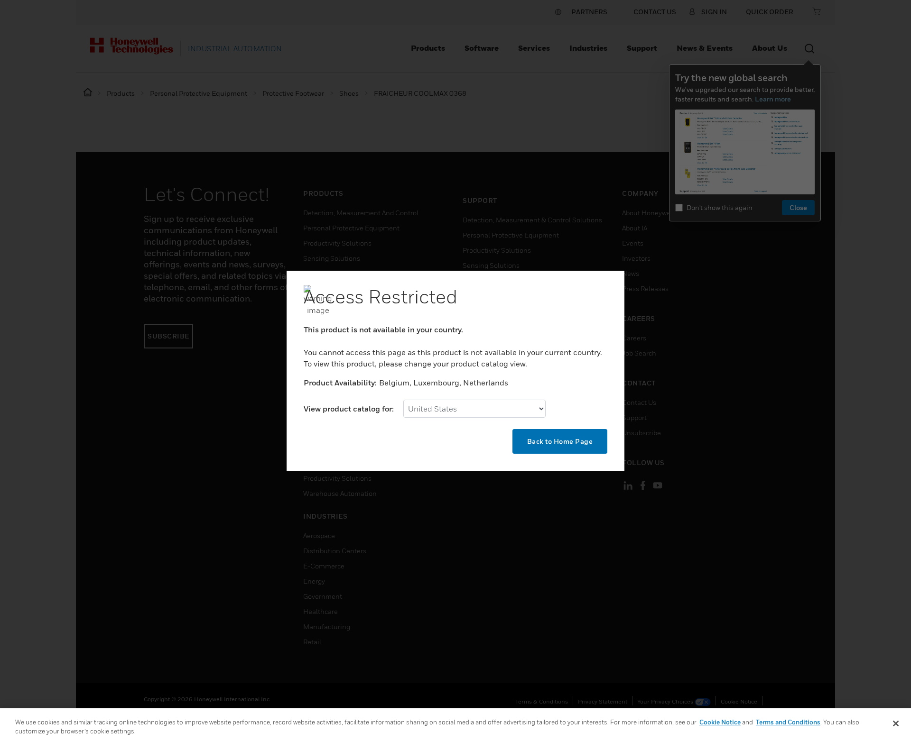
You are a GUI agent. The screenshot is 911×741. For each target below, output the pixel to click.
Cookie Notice (720, 722)
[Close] (895, 723)
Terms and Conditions (788, 722)
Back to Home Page (560, 441)
